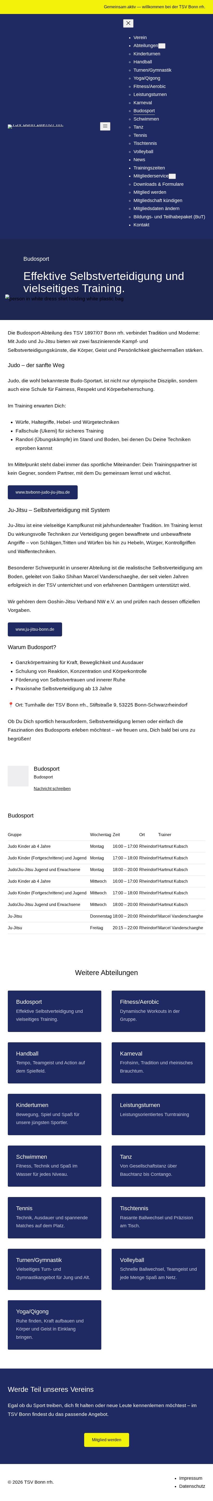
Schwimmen (31, 1157)
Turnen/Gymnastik (39, 1260)
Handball (27, 1053)
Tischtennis (134, 1208)
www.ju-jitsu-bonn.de (35, 629)
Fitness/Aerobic (139, 1002)
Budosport (29, 1002)
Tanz (126, 1157)
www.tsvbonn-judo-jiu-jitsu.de (43, 492)
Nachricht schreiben (52, 788)
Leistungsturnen (140, 1105)
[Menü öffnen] (105, 126)
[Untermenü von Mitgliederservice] (172, 176)
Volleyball (132, 1260)
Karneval (131, 1053)
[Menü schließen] (128, 23)
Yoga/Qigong (32, 1311)
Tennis (24, 1208)
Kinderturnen (32, 1105)
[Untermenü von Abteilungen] (161, 46)
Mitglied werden (106, 1440)
